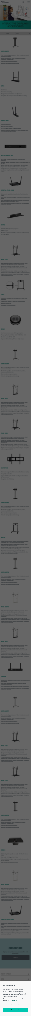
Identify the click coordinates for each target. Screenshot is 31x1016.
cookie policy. (15, 1000)
